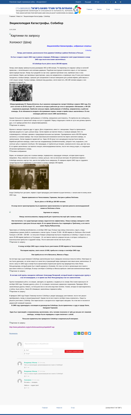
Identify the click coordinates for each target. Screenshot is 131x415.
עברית (97, 2)
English (78, 2)
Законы (99, 9)
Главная (89, 9)
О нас (108, 9)
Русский (88, 2)
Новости (117, 9)
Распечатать (13, 333)
